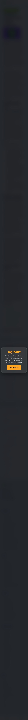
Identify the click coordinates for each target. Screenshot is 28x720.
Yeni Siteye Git (14, 367)
